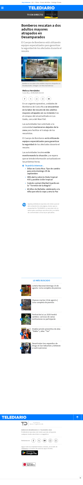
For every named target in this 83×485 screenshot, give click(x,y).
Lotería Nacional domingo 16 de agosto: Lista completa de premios (46, 286)
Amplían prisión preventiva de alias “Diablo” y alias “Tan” (46, 330)
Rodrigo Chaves (56, 2)
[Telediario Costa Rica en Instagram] (50, 441)
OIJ (33, 2)
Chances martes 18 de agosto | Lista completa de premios (45, 301)
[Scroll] (77, 417)
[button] (2, 8)
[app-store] (41, 459)
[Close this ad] (81, 477)
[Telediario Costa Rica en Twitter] (39, 441)
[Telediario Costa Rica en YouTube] (45, 441)
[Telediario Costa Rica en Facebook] (33, 441)
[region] (41, 242)
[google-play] (41, 453)
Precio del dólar (45, 2)
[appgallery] (41, 465)
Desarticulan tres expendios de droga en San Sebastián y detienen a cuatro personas (46, 345)
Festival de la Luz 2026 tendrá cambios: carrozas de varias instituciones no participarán (44, 316)
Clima (37, 2)
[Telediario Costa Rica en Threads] (56, 441)
